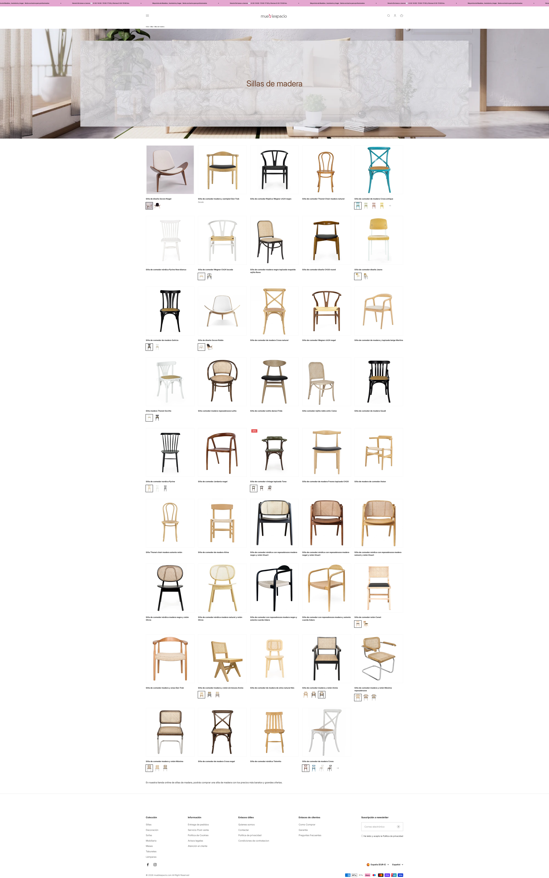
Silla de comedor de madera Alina (213, 552)
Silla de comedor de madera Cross (318, 761)
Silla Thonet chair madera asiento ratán (164, 552)
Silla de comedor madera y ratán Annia (320, 688)
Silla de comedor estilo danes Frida (266, 411)
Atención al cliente (197, 846)
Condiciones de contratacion (253, 840)
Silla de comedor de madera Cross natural (269, 340)
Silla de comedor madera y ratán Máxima (164, 761)
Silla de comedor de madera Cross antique (373, 199)
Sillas (151, 26)
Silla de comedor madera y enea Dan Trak (165, 688)
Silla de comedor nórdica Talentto (265, 761)
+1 (390, 206)
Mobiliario (151, 840)
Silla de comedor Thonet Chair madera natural (323, 199)
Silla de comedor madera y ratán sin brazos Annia (220, 688)
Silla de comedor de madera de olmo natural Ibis (272, 688)
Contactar (243, 830)
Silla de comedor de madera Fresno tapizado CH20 (325, 481)
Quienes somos (246, 824)
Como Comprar (307, 824)
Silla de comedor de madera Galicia (162, 340)
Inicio (147, 26)
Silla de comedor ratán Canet (367, 617)
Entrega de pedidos (198, 824)
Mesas (149, 846)
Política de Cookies (198, 835)
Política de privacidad (249, 835)
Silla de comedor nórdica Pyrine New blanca (166, 269)
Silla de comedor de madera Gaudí (370, 411)
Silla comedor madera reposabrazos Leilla (217, 411)
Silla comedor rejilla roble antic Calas (319, 411)
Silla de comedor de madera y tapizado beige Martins (378, 340)
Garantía (303, 830)
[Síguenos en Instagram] (155, 865)
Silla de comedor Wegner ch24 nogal (319, 340)
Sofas (149, 835)
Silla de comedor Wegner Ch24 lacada (215, 269)
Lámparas (151, 856)
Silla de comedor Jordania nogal (212, 481)
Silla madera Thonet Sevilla (158, 411)
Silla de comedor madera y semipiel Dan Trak (218, 199)
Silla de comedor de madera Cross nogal (216, 761)
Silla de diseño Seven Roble (210, 340)
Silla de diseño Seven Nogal (158, 199)
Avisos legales (195, 840)
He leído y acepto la (383, 836)
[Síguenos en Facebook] (148, 865)
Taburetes (151, 851)
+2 (338, 768)
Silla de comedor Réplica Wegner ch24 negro (270, 199)
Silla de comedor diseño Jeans (368, 269)
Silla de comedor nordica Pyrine (160, 481)
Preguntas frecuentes (310, 835)
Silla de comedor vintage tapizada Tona (268, 481)
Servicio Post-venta (198, 830)
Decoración (152, 830)
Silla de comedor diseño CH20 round (319, 269)
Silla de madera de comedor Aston (370, 481)
